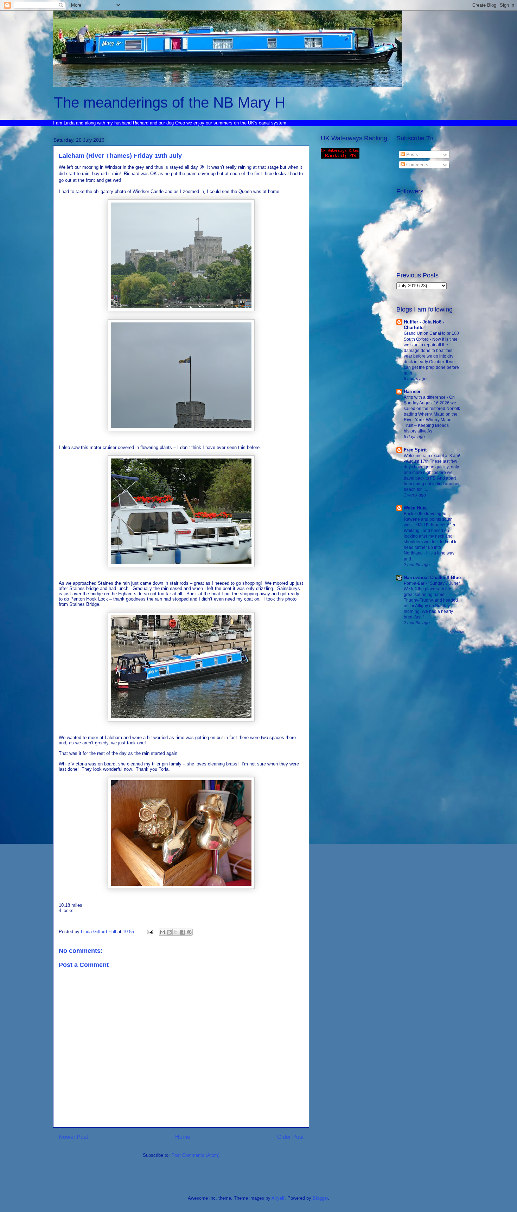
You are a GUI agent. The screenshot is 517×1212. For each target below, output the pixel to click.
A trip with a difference (425, 397)
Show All (457, 632)
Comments (416, 164)
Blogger (320, 1198)
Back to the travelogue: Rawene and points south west (428, 519)
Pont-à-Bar (415, 583)
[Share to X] (175, 932)
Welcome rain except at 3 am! (432, 455)
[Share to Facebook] (182, 932)
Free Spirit (415, 450)
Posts (411, 154)
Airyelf (278, 1198)
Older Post (290, 1137)
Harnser (412, 391)
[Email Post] (150, 931)
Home (182, 1137)
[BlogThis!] (169, 932)
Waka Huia (415, 508)
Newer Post (73, 1137)
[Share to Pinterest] (189, 932)
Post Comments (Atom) (195, 1155)
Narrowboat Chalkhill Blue (432, 577)
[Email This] (162, 932)
